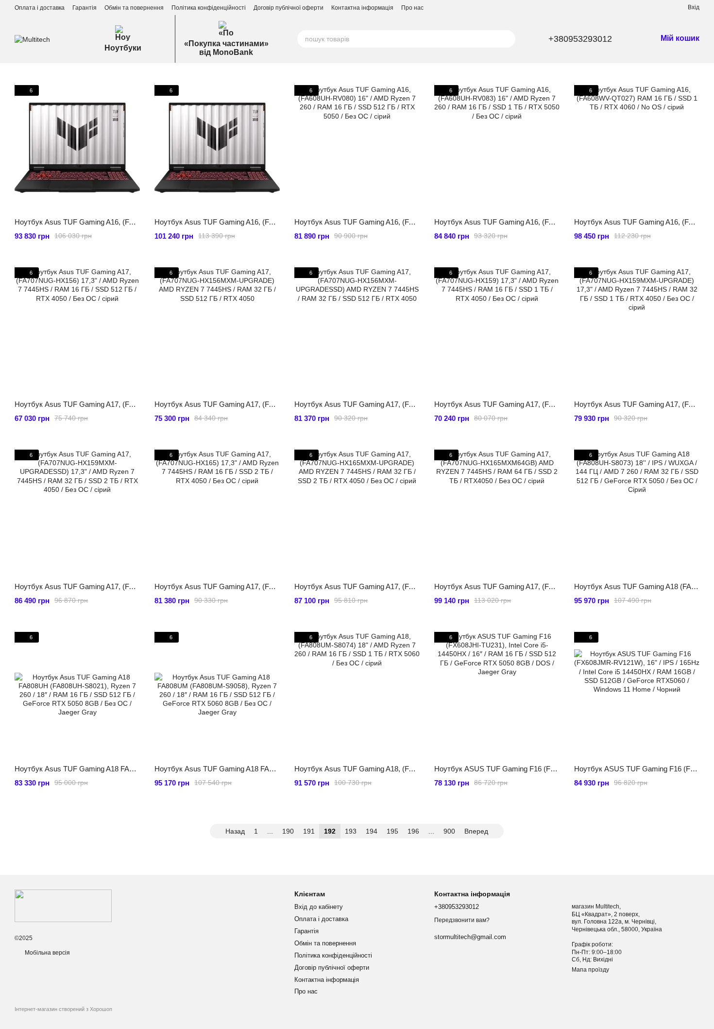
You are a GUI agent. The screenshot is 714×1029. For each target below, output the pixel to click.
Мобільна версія (46, 952)
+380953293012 (580, 39)
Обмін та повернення (134, 7)
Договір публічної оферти (288, 7)
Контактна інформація (362, 7)
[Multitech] (63, 905)
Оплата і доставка (40, 7)
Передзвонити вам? (462, 920)
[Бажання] (662, 7)
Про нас (412, 7)
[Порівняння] (645, 7)
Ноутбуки (122, 48)
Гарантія (84, 7)
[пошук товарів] (506, 39)
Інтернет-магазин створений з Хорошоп (63, 1009)
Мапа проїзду (590, 969)
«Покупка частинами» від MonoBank (226, 47)
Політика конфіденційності (208, 7)
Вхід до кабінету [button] (318, 906)
